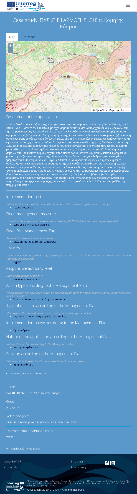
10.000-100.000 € (23, 207)
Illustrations (28, 37)
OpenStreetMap (104, 110)
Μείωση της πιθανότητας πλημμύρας (34, 241)
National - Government (26, 279)
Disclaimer (77, 461)
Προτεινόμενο (21, 330)
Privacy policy (78, 467)
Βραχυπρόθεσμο (23, 364)
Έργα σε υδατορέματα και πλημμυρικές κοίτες (39, 299)
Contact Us (10, 467)
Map (12, 37)
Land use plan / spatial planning (31, 224)
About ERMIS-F (12, 461)
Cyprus (17, 262)
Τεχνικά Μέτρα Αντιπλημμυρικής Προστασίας (39, 316)
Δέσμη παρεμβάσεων (25, 347)
